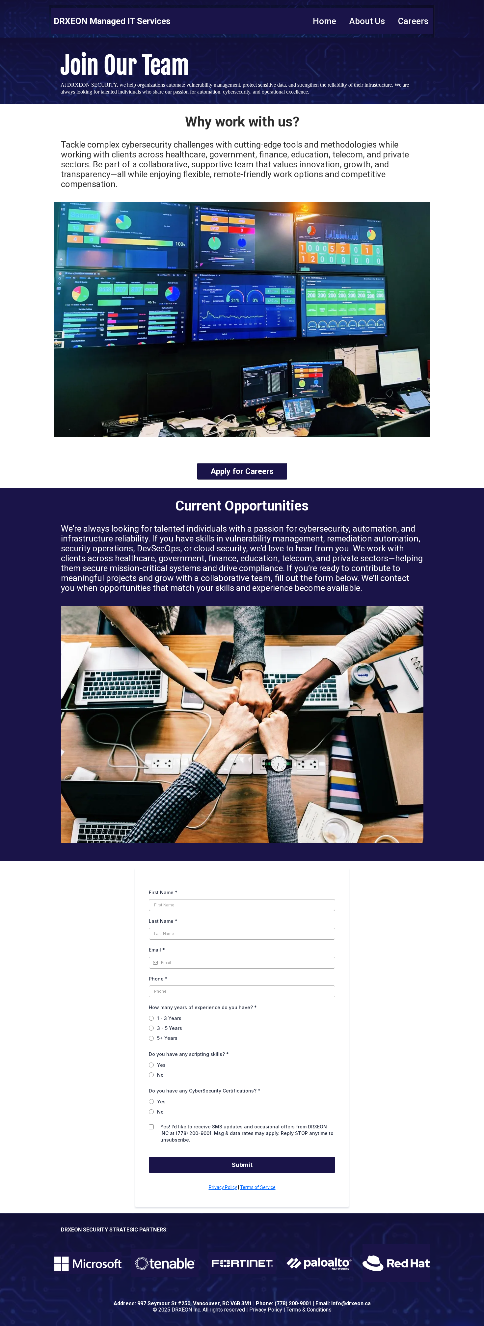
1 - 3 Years (169, 1018)
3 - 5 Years (169, 1028)
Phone (158, 978)
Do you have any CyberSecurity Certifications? (204, 1090)
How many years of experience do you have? (203, 1007)
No (160, 1075)
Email (157, 950)
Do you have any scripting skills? (189, 1054)
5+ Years (167, 1038)
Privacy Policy (223, 1187)
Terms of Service (258, 1187)
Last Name (163, 921)
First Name (163, 892)
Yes (161, 1065)
